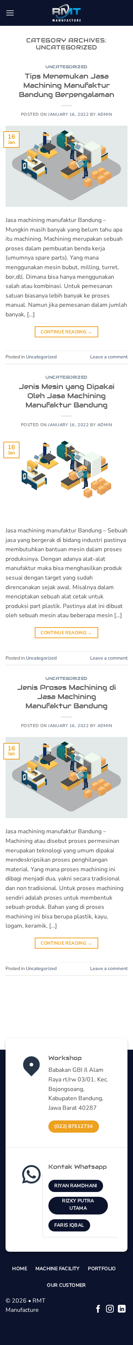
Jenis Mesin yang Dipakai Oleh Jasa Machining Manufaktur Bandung (67, 395)
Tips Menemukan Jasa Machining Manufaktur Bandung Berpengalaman (66, 85)
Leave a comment (108, 357)
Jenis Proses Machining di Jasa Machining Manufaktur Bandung (66, 696)
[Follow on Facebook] (98, 1309)
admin (105, 114)
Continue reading (66, 332)
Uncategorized (66, 66)
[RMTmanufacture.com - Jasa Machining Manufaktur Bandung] (66, 13)
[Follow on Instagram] (110, 1309)
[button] (10, 13)
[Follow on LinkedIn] (122, 1309)
